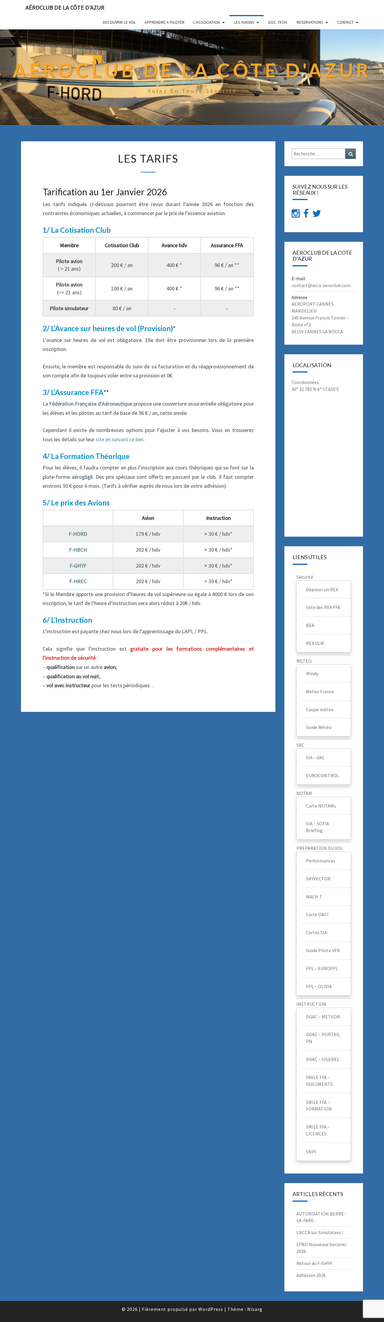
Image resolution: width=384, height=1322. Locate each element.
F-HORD (78, 533)
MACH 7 (314, 897)
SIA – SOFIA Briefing (317, 826)
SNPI (311, 1152)
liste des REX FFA (323, 607)
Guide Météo (319, 727)
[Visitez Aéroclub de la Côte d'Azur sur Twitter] (316, 215)
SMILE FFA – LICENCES (318, 1130)
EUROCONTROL (322, 775)
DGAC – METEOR (323, 1017)
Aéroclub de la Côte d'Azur (65, 7)
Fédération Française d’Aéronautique (90, 403)
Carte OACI (317, 914)
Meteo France (320, 691)
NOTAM (304, 793)
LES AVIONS (244, 22)
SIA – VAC (315, 757)
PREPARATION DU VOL (319, 848)
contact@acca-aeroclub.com (321, 285)
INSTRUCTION (311, 1004)
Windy (312, 673)
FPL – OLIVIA (319, 986)
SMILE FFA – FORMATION (319, 1105)
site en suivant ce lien (119, 439)
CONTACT (345, 22)
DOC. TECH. (278, 22)
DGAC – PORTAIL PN (323, 1037)
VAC (300, 745)
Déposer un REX (322, 589)
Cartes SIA (316, 932)
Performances (320, 861)
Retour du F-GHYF (314, 1263)
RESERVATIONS (310, 22)
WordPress (210, 1309)
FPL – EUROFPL (322, 968)
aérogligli (82, 476)
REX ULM (315, 643)
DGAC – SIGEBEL (322, 1059)
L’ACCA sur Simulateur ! (319, 1232)
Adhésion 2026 (311, 1275)
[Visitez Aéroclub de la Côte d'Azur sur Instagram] (296, 215)
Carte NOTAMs (321, 806)
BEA (310, 625)
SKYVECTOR (318, 879)
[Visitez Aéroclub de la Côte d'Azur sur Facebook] (306, 215)
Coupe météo (320, 709)
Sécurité (304, 577)
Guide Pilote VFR (323, 950)
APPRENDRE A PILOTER (164, 22)
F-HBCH (78, 549)
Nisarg (254, 1309)
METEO (304, 661)
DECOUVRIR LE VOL (119, 22)
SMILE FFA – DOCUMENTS (319, 1080)
